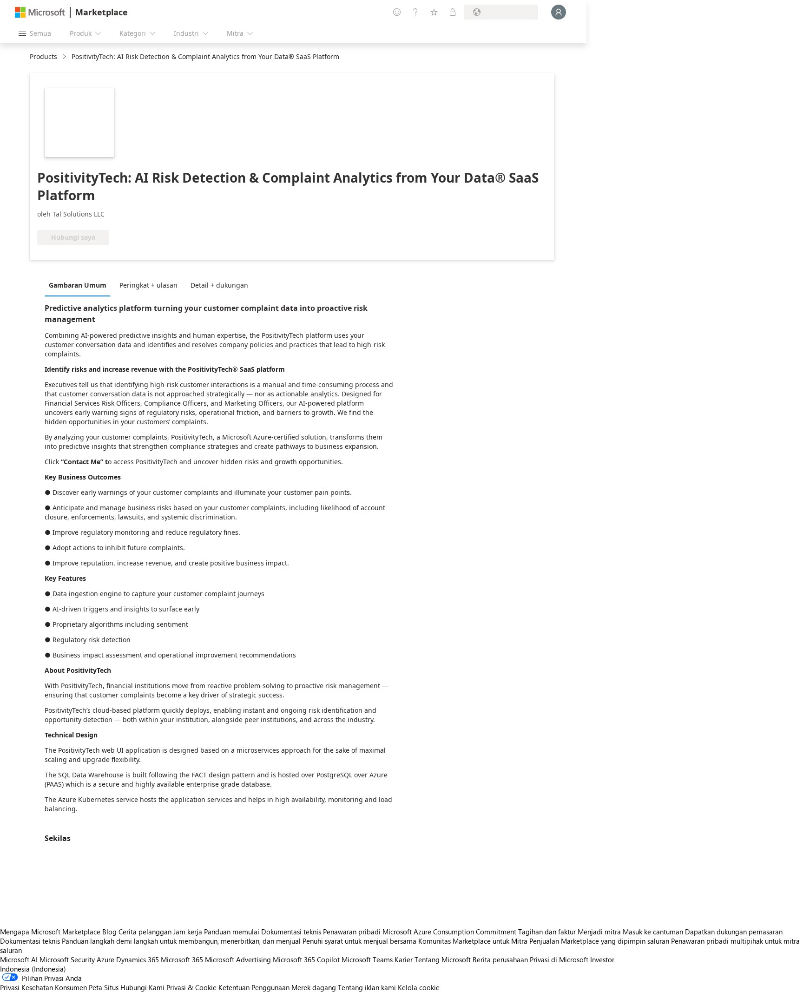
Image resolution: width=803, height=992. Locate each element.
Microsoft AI (19, 959)
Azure (105, 959)
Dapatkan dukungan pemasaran (734, 931)
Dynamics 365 (137, 959)
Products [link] (43, 56)
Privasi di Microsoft (559, 959)
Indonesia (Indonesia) (33, 968)
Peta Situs (103, 987)
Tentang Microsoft (443, 959)
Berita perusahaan (500, 959)
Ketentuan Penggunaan (254, 987)
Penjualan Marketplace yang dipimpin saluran (599, 941)
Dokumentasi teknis (291, 931)
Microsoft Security (67, 959)
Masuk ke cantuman (653, 931)
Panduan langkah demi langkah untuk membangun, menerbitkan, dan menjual (181, 941)
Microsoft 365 (182, 959)
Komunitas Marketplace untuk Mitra (472, 941)
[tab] (80, 285)
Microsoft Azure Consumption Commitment (450, 931)
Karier (404, 959)
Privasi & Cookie (191, 987)
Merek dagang (313, 987)
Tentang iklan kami (367, 987)
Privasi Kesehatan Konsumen (43, 987)
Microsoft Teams (367, 959)
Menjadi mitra (599, 931)
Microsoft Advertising (238, 959)
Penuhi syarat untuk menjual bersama (359, 941)
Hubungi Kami (142, 987)
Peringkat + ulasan (148, 285)
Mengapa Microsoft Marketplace (50, 931)
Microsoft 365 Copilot (306, 959)
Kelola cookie (419, 987)
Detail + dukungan (219, 285)
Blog (109, 931)
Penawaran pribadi (352, 931)
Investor (602, 959)
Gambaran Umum (77, 285)
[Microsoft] (40, 12)
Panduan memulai (231, 931)
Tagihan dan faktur (547, 931)
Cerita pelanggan (144, 931)
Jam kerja (187, 931)
